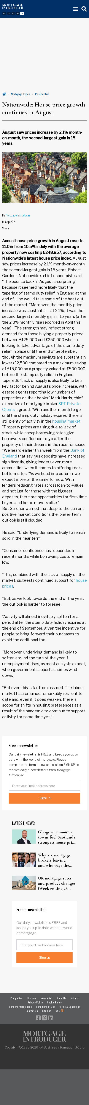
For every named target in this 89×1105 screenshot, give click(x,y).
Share (5, 228)
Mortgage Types (20, 94)
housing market (66, 421)
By (16, 215)
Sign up (44, 798)
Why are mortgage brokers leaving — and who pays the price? (54, 860)
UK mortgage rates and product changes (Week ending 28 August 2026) (56, 883)
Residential (42, 94)
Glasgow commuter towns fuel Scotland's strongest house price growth (57, 837)
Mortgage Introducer (18, 215)
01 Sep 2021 (9, 221)
